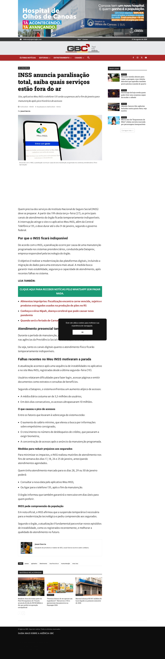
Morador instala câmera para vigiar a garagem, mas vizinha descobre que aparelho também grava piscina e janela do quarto (133, 80)
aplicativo (34, 563)
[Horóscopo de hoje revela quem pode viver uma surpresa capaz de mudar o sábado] (114, 93)
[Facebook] (133, 58)
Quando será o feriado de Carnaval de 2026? (47, 320)
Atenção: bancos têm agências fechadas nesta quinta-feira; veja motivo (134, 108)
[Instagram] (137, 58)
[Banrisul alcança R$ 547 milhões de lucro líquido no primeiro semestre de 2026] (89, 586)
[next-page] (23, 613)
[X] (141, 58)
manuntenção (65, 563)
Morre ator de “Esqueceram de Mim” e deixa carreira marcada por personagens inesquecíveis (133, 121)
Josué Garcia (25, 111)
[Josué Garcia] (26, 548)
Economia (24, 68)
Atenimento (43, 563)
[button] (88, 58)
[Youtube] (146, 58)
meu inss (75, 563)
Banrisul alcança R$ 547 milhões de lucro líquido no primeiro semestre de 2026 (89, 600)
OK (82, 332)
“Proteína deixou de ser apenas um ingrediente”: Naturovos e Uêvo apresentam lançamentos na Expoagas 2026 (59, 601)
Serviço (124, 74)
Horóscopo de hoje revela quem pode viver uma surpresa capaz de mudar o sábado (133, 94)
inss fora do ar (54, 563)
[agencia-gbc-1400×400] (82, 36)
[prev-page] (19, 613)
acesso (27, 563)
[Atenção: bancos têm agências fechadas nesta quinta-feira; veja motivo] (114, 107)
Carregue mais (127, 130)
